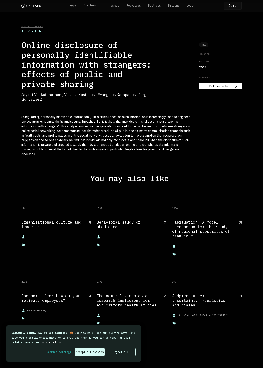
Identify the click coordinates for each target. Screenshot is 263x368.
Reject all (120, 352)
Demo (232, 6)
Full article (218, 86)
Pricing (173, 5)
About (115, 5)
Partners (154, 5)
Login (190, 5)
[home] (31, 6)
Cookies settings (58, 352)
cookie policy (51, 342)
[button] (94, 6)
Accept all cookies (90, 352)
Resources (134, 5)
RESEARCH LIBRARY (32, 26)
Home (73, 5)
